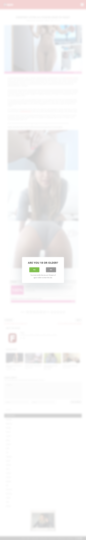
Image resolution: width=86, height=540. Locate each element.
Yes (34, 270)
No (51, 270)
